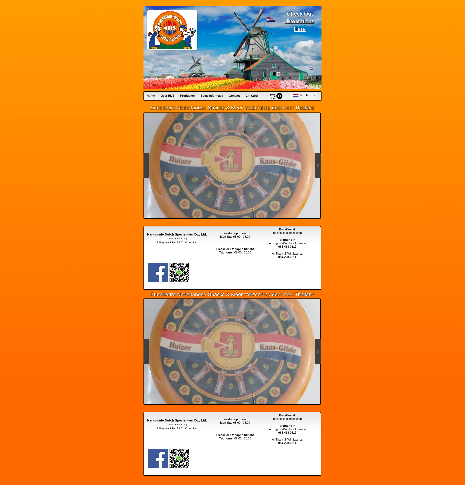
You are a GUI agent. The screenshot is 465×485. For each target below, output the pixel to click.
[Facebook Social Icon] (158, 272)
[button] (232, 165)
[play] (310, 115)
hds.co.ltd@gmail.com (287, 232)
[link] (276, 96)
